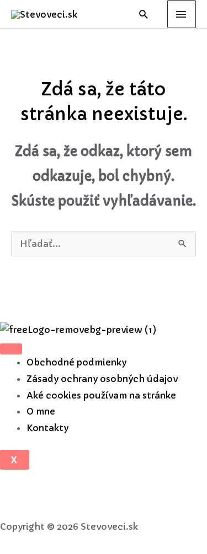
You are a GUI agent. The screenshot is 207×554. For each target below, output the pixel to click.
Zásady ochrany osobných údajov (102, 378)
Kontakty (47, 427)
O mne (40, 411)
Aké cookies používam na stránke (101, 395)
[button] (144, 14)
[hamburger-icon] (11, 348)
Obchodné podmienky (76, 362)
